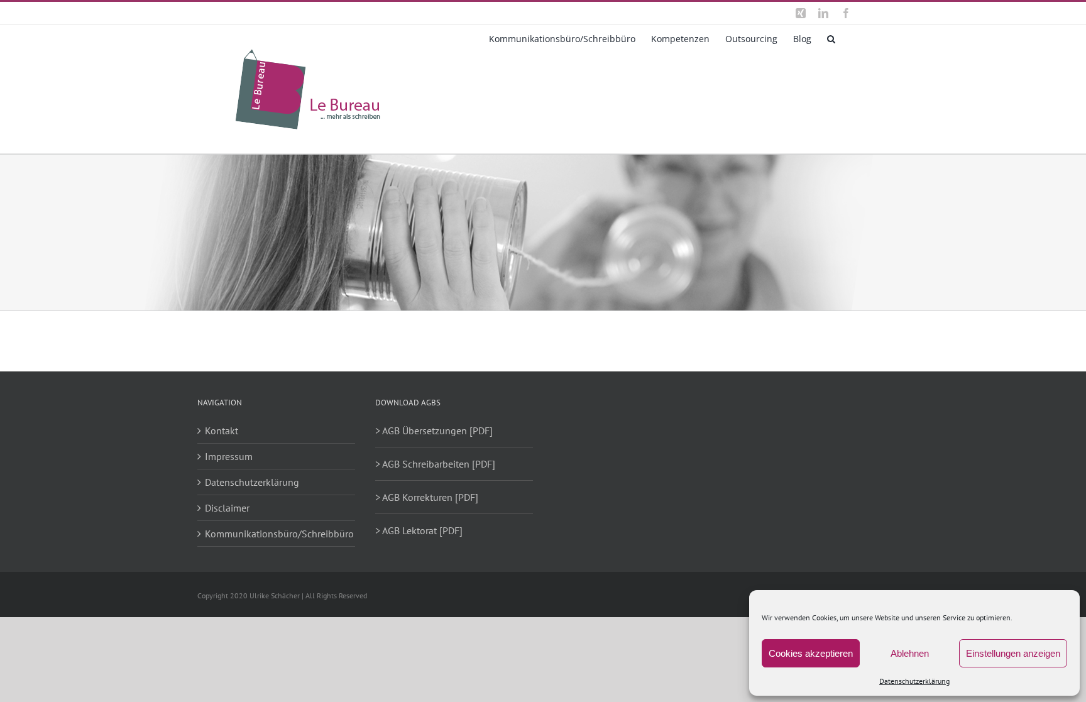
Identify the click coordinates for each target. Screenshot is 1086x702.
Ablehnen (910, 653)
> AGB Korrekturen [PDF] (426, 497)
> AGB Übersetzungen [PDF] (434, 430)
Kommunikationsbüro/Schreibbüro (277, 533)
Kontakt (221, 430)
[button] (831, 37)
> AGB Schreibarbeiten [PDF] (435, 464)
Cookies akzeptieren (811, 653)
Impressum (229, 456)
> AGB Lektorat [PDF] (419, 530)
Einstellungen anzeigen (1013, 653)
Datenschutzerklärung (914, 681)
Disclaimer (227, 508)
